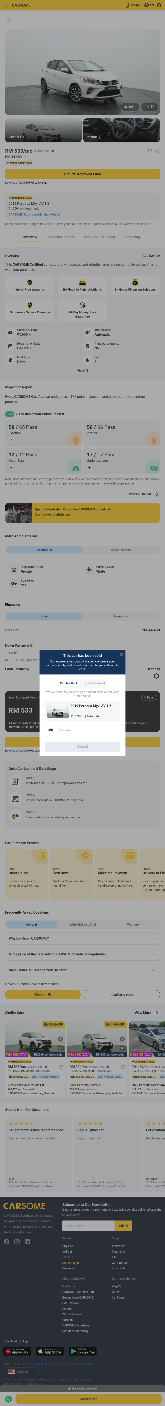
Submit (82, 747)
